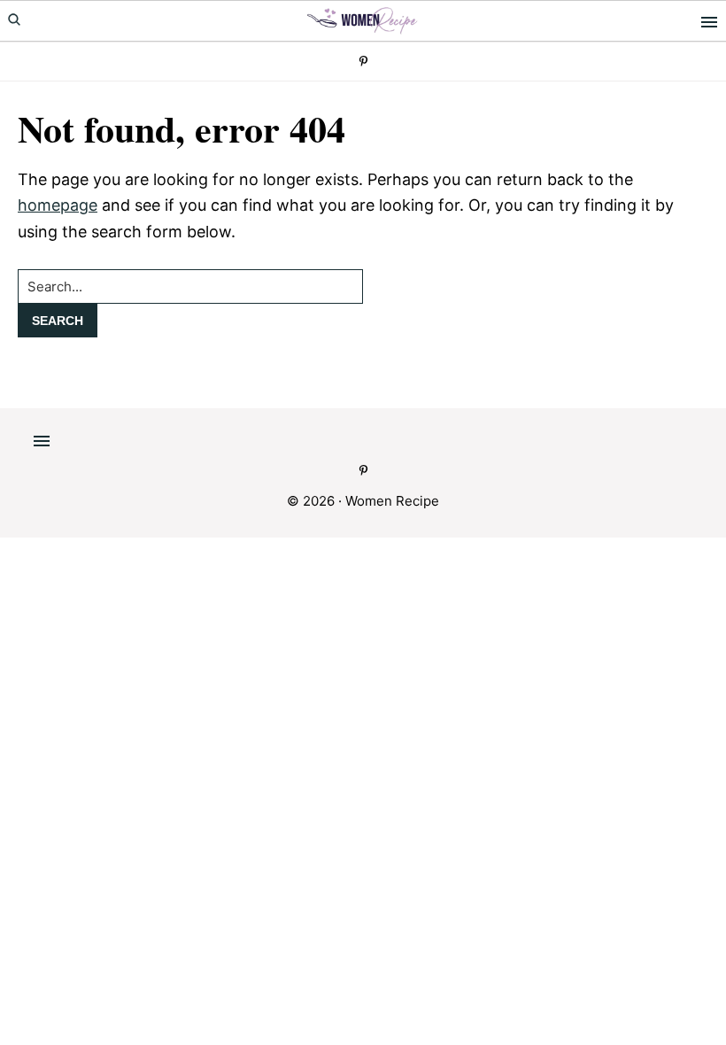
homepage (57, 205)
